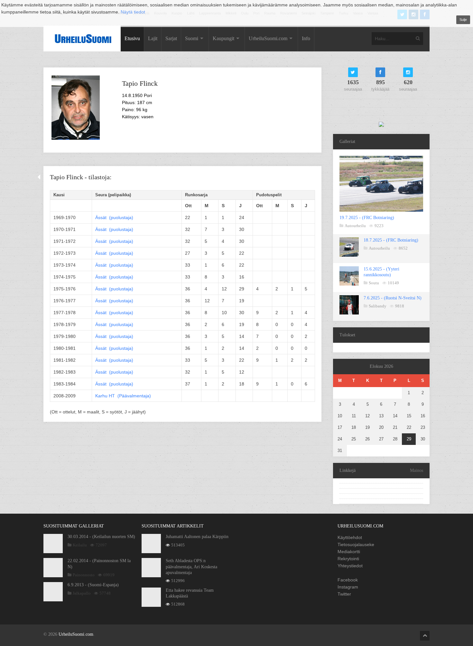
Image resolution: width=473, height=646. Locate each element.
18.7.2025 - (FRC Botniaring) (391, 240)
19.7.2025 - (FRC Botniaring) (366, 217)
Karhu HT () (123, 395)
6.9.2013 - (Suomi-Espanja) (93, 584)
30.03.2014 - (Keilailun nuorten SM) (101, 536)
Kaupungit (223, 38)
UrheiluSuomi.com (268, 38)
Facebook (348, 579)
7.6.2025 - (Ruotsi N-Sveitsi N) (393, 298)
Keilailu (80, 545)
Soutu (374, 282)
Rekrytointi (348, 558)
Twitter (344, 594)
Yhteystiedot (350, 565)
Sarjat (171, 38)
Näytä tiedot (133, 11)
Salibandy (377, 306)
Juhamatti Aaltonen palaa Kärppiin (197, 536)
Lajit (152, 38)
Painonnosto (84, 574)
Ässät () (114, 217)
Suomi (191, 38)
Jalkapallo (82, 593)
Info (306, 38)
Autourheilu (355, 225)
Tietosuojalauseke (356, 544)
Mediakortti (349, 551)
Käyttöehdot (350, 537)
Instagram (348, 586)
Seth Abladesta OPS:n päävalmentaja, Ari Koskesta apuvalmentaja (191, 566)
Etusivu (132, 38)
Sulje (463, 20)
